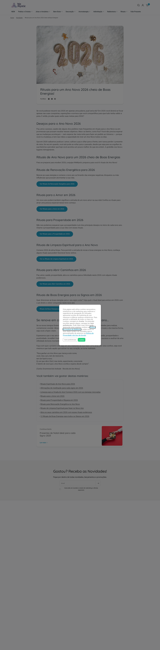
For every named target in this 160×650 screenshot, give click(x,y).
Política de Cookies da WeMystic (79, 328)
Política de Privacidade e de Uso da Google (78, 334)
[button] (70, 340)
